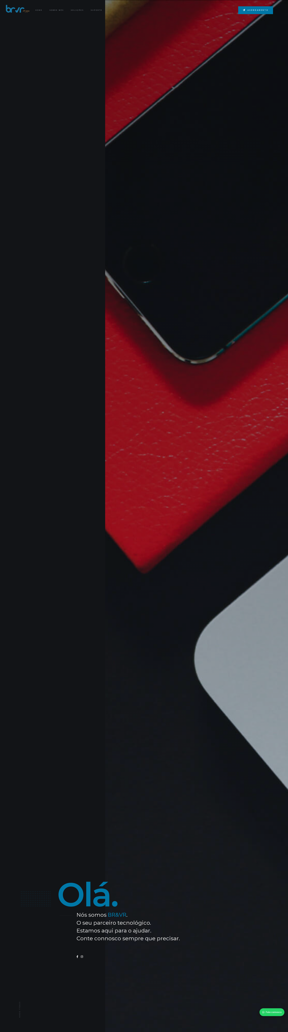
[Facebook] (77, 956)
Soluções (77, 10)
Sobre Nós (57, 10)
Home (38, 10)
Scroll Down (20, 1010)
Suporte (96, 10)
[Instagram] (82, 956)
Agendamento (258, 10)
